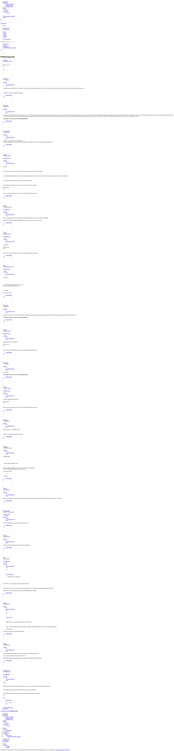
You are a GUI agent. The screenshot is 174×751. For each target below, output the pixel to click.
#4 (6, 164)
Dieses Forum (6, 29)
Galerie (4, 35)
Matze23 (17, 658)
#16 (7, 542)
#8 (6, 312)
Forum (4, 34)
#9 (6, 339)
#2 (6, 112)
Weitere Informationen (60, 749)
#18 (7, 610)
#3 (6, 138)
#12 (7, 427)
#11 (7, 397)
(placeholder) (9, 730)
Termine (5, 36)
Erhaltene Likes (6, 158)
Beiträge (5, 82)
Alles (4, 25)
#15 (7, 520)
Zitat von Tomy (9, 617)
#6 (6, 242)
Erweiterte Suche (7, 39)
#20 (7, 680)
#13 (7, 454)
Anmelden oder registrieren (9, 16)
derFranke (5, 60)
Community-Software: (9, 711)
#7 (6, 275)
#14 (7, 496)
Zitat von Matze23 (10, 574)
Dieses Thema (4, 23)
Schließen (67, 749)
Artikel (4, 31)
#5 (6, 215)
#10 (7, 370)
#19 (7, 651)
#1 (6, 86)
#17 (7, 567)
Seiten (4, 33)
